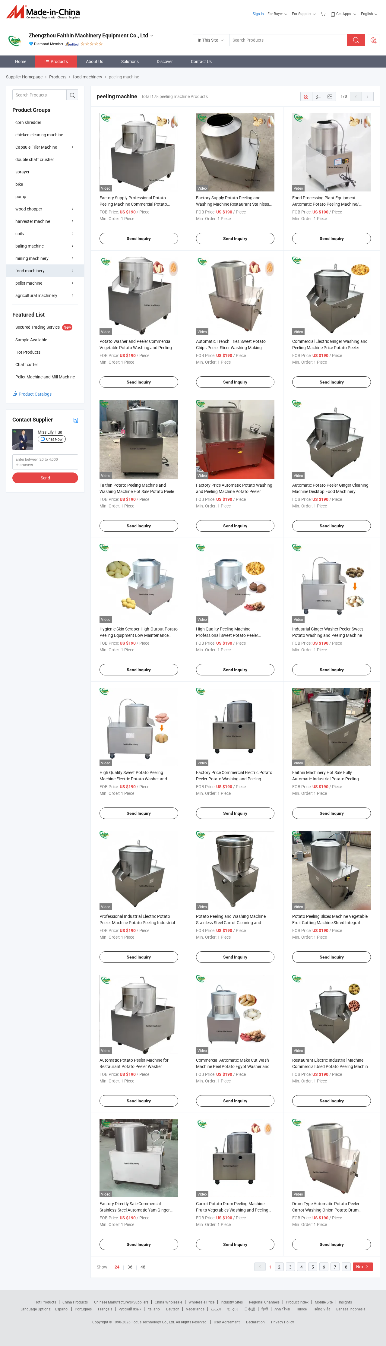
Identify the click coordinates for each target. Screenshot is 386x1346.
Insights (345, 1302)
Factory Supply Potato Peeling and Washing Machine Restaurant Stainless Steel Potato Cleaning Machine (232, 204)
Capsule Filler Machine (36, 147)
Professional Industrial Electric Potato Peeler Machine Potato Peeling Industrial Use (137, 922)
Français (105, 1309)
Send (45, 478)
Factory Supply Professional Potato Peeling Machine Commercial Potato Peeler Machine (133, 204)
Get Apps (343, 13)
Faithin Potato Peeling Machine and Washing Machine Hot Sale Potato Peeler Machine (138, 491)
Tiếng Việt (321, 1309)
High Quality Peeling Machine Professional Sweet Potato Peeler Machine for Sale (227, 635)
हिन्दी (264, 1309)
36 (130, 1267)
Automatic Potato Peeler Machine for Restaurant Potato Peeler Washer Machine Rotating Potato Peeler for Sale (137, 1066)
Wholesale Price (201, 1302)
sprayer (22, 172)
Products (59, 61)
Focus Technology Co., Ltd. (153, 1321)
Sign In (258, 13)
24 (117, 1267)
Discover (165, 61)
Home (20, 61)
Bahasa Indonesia (350, 1309)
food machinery (30, 270)
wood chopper (28, 209)
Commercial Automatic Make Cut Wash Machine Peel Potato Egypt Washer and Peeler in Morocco (233, 1066)
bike (19, 184)
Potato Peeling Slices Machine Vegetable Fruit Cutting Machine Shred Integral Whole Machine (330, 922)
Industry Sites (232, 1302)
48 (143, 1267)
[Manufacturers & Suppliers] (45, 12)
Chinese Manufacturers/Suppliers (121, 1302)
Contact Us (201, 61)
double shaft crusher (34, 159)
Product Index (297, 1302)
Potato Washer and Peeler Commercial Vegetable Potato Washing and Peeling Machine (136, 347)
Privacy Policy (282, 1321)
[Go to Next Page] (367, 96)
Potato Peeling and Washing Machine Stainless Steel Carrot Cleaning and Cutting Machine (231, 922)
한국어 (232, 1309)
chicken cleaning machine (39, 134)
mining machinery (32, 258)
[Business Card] (75, 420)
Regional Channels (264, 1302)
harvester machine (32, 221)
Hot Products (45, 1302)
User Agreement (227, 1321)
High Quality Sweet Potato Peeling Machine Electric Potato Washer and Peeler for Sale (133, 778)
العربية (216, 1309)
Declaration (255, 1321)
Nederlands (195, 1309)
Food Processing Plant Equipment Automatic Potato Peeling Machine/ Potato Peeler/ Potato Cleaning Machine (329, 204)
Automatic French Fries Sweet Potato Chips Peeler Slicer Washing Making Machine (231, 347)
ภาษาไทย (282, 1309)
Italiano (153, 1309)
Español (61, 1309)
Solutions (130, 61)
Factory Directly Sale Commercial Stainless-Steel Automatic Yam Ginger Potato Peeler (135, 1210)
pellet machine (28, 283)
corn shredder (28, 122)
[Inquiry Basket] (324, 13)
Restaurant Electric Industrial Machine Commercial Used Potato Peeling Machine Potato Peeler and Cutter (331, 1066)
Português (83, 1309)
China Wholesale (168, 1302)
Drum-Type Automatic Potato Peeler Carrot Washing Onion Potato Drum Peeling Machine (325, 1210)
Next (360, 1266)
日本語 (249, 1309)
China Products (75, 1302)
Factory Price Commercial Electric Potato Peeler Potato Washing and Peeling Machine (234, 778)
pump (20, 196)
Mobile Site (324, 1302)
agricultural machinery (36, 295)
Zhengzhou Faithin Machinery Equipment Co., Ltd (88, 35)
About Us (94, 61)
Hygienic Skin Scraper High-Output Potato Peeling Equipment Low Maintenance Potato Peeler (139, 635)
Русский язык (130, 1309)
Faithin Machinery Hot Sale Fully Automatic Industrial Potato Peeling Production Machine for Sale (325, 778)
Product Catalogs (35, 394)
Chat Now (54, 439)
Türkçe (301, 1309)
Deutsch (172, 1309)
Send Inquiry (139, 238)
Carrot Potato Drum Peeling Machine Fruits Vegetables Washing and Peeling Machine (232, 1210)
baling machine (29, 246)
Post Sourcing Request (373, 40)
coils (19, 233)
